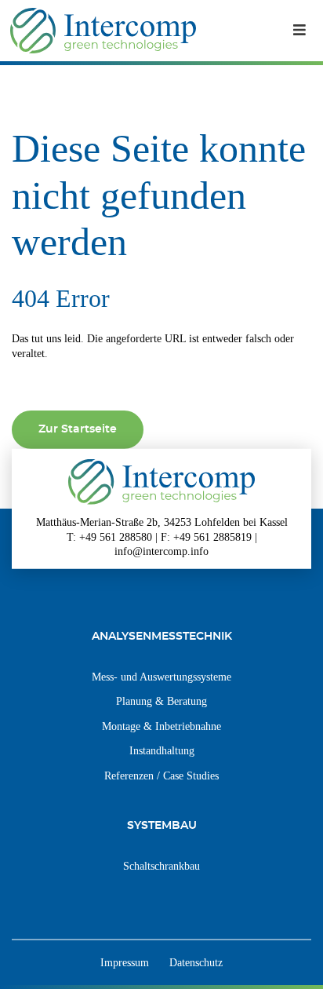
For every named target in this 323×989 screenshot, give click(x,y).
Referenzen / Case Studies (161, 775)
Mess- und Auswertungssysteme (161, 676)
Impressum (124, 962)
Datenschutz (196, 962)
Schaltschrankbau (161, 865)
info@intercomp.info (161, 551)
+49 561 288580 (115, 536)
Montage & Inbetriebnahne (161, 726)
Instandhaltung (161, 750)
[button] (299, 30)
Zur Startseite (77, 429)
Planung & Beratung (161, 701)
